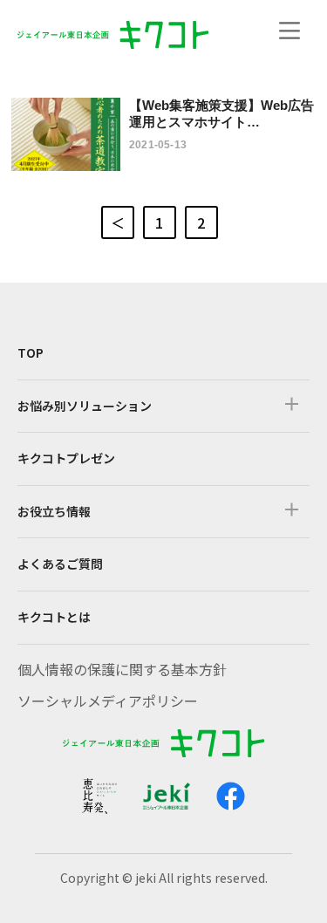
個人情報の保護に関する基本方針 (122, 669)
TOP (30, 352)
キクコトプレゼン (66, 458)
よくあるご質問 (60, 563)
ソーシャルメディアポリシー (107, 700)
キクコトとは (54, 617)
